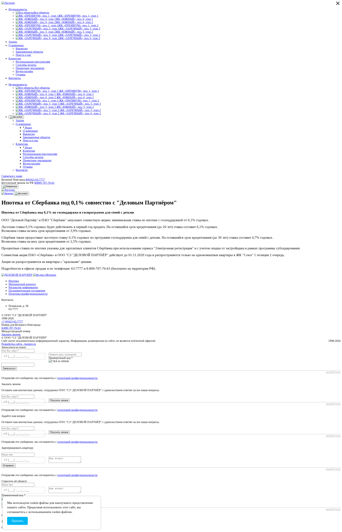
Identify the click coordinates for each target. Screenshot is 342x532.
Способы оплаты (26, 64)
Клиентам (15, 58)
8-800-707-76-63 (11, 327)
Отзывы (20, 74)
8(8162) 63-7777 (35, 179)
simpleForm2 (333, 371)
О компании (16, 45)
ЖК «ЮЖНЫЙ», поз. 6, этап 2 (75, 97)
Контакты (15, 78)
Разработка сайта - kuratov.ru (18, 344)
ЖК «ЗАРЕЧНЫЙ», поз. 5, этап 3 (80, 103)
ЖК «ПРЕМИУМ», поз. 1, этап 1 (78, 90)
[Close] (338, 3)
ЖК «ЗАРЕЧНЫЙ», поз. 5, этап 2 (80, 110)
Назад (28, 127)
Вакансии (22, 48)
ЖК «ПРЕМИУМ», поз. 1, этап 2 (78, 100)
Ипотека (14, 280)
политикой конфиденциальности (77, 378)
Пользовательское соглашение (27, 290)
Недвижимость (18, 9)
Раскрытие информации (23, 287)
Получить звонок (59, 400)
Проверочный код (61, 357)
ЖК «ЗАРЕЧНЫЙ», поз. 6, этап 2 (80, 113)
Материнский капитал (22, 284)
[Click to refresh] (59, 361)
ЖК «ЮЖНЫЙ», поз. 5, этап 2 (75, 106)
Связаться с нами (11, 176)
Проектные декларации (30, 68)
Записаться (9, 368)
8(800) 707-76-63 (44, 182)
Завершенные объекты (29, 51)
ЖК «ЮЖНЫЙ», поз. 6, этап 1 (75, 94)
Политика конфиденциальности (28, 293)
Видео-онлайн (24, 71)
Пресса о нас (23, 54)
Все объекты (42, 87)
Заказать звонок (11, 334)
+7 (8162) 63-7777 (12, 321)
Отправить (8, 465)
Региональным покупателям (33, 61)
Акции (13, 41)
